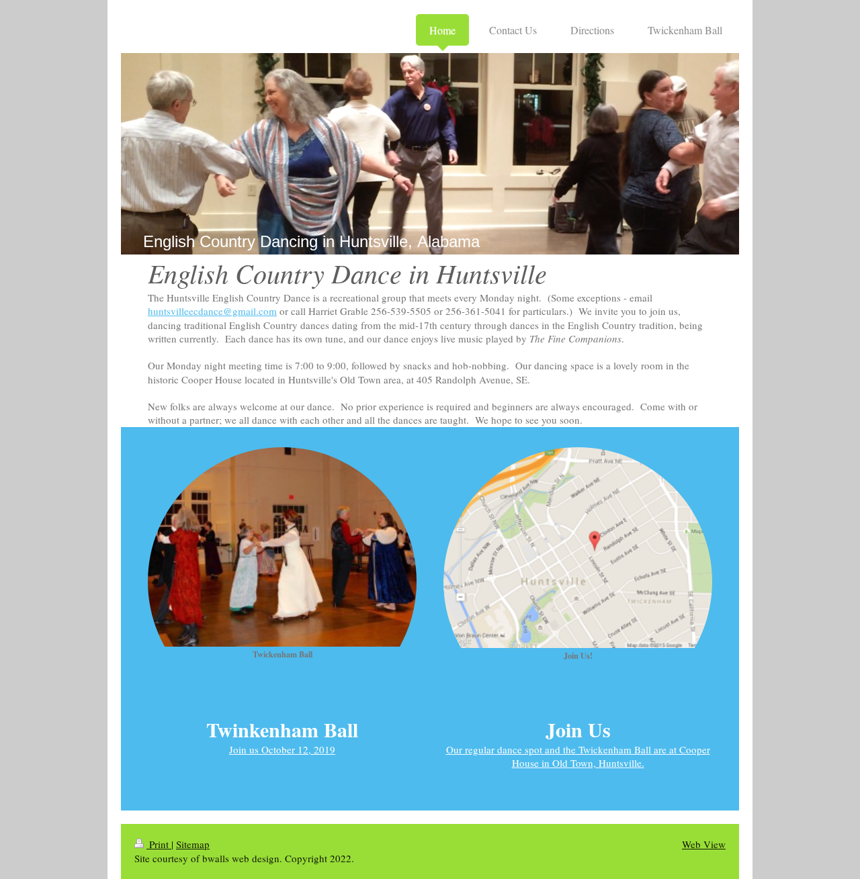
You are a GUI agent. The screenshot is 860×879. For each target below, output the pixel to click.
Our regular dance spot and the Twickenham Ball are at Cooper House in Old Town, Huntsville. (578, 756)
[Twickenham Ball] (282, 547)
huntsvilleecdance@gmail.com (212, 311)
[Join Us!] (577, 547)
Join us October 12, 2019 (282, 749)
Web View (704, 844)
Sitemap (193, 844)
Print (158, 844)
